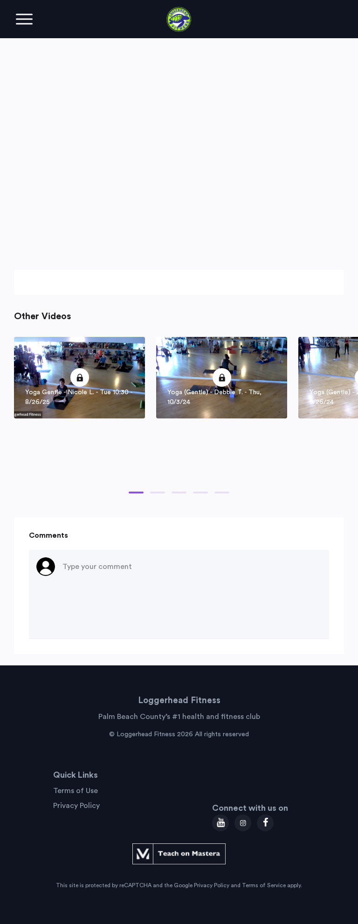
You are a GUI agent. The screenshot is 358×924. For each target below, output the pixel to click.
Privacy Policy (76, 805)
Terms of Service (264, 885)
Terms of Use (75, 790)
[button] (136, 492)
